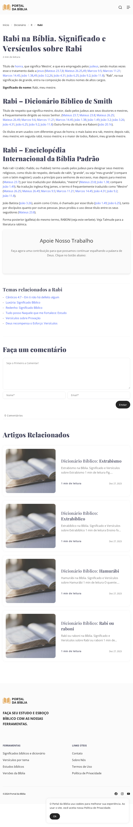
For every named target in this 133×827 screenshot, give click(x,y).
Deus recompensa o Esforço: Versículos (31, 323)
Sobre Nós (79, 760)
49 (84, 71)
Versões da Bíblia (14, 773)
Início (6, 25)
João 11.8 (98, 75)
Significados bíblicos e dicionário (24, 753)
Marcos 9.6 (28, 120)
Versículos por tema (16, 760)
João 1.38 (27, 75)
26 (50, 75)
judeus (94, 66)
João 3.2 (43, 75)
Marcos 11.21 (111, 71)
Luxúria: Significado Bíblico (23, 302)
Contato (77, 753)
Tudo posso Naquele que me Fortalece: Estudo (36, 313)
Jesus (40, 71)
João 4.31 (60, 75)
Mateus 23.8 (87, 115)
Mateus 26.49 (11, 120)
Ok (54, 816)
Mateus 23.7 (53, 71)
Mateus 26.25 (73, 71)
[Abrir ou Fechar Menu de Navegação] (128, 7)
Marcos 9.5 (94, 71)
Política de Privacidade (86, 773)
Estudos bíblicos (13, 767)
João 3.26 (118, 120)
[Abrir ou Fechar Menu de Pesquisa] (120, 7)
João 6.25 (73, 75)
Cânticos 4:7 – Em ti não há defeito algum (32, 297)
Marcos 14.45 (11, 75)
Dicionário (20, 25)
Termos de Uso (82, 767)
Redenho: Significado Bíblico (24, 308)
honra (19, 66)
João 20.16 (105, 124)
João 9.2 (85, 75)
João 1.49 (93, 120)
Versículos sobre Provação (23, 318)
